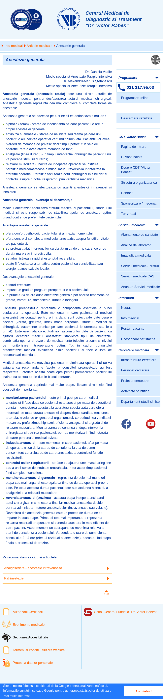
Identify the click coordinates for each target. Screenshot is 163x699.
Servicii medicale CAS (137, 276)
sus (106, 594)
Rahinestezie (13, 578)
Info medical (14, 46)
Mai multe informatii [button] (17, 696)
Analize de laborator (136, 245)
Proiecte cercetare (134, 381)
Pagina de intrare (133, 147)
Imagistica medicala (136, 255)
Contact (127, 193)
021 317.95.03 (140, 87)
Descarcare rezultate (136, 118)
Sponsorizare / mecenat (138, 203)
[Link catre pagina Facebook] (126, 424)
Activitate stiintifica (135, 391)
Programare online (134, 98)
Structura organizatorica (139, 182)
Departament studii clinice (140, 402)
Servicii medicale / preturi (140, 266)
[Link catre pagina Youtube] (150, 424)
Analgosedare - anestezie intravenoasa (33, 568)
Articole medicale (39, 46)
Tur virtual (128, 214)
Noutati (126, 308)
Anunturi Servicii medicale (140, 287)
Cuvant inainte (131, 157)
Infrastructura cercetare (138, 360)
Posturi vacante (132, 328)
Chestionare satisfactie (138, 339)
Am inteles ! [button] (144, 691)
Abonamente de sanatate (139, 235)
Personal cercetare (135, 370)
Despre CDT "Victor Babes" (135, 170)
